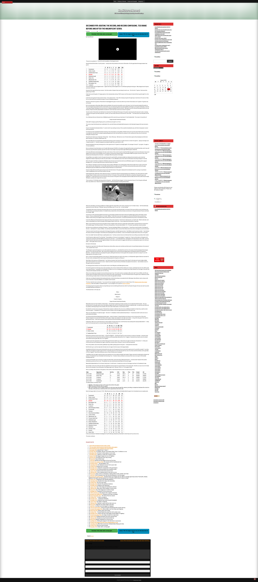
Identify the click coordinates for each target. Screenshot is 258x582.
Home (115, 1)
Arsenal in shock (93, 463)
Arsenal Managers (158, 311)
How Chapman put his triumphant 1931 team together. (101, 448)
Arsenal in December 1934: (96, 515)
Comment (88, 548)
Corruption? (157, 328)
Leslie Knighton (158, 350)
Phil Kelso (156, 358)
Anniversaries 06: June (159, 287)
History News (157, 346)
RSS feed (164, 206)
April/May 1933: (93, 491)
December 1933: (93, 500)
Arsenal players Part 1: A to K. (160, 314)
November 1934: (94, 513)
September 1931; (93, 465)
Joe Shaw (156, 349)
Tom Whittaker (157, 380)
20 (162, 89)
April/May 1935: (93, 521)
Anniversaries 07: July (159, 288)
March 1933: (93, 490)
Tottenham (157, 382)
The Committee (158, 376)
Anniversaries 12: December (160, 295)
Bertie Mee (157, 318)
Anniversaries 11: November (160, 294)
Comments (157, 325)
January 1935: (93, 516)
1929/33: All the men (94, 492)
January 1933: (93, 487)
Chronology (157, 324)
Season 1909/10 (158, 367)
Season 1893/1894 (158, 365)
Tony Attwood (101, 31)
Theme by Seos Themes (137, 580)
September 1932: (94, 481)
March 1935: (93, 519)
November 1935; (93, 527)
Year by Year (157, 391)
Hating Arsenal (157, 341)
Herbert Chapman (158, 345)
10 (154, 87)
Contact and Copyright (132, 1)
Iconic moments (158, 348)
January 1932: (93, 471)
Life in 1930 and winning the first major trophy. (99, 445)
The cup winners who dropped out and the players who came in (103, 447)
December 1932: (93, 485)
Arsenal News (157, 201)
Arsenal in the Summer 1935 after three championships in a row (104, 522)
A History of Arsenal (122, 1)
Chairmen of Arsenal (158, 322)
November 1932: (93, 484)
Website (87, 569)
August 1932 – (93, 479)
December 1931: (93, 469)
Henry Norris (157, 342)
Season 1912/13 (157, 370)
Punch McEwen (157, 360)
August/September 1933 (95, 495)
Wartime (156, 384)
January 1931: (93, 456)
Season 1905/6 (157, 366)
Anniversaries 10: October (159, 293)
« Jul (155, 94)
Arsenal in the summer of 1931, (97, 462)
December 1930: (93, 454)
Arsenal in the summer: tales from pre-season (163, 310)
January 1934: (93, 501)
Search (170, 61)
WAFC (156, 383)
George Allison (157, 334)
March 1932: (93, 473)
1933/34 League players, (95, 507)
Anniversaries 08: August (159, 290)
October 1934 (93, 512)
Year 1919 (156, 390)
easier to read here (126, 283)
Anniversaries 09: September (160, 291)
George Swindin (158, 338)
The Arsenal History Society (160, 374)
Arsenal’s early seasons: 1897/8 (160, 38)
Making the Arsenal (158, 353)
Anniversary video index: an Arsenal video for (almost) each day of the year (163, 298)
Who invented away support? (160, 386)
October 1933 (93, 497)
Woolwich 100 (157, 387)
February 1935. (93, 518)
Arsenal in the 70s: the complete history (162, 308)
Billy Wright (157, 319)
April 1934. (92, 506)
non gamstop (155, 402)
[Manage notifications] (255, 579)
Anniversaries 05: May (159, 285)
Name (87, 560)
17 (154, 89)
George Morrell (157, 336)
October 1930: (93, 451)
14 (165, 87)
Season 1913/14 (157, 363)
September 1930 (93, 450)
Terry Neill (157, 373)
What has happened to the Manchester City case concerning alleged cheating (163, 152)
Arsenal (92, 536)
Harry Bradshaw (158, 339)
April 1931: (92, 460)
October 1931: (93, 466)
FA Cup (156, 331)
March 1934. (93, 504)
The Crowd (157, 377)
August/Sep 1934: (94, 510)
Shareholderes (157, 372)
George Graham (158, 335)
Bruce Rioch (157, 321)
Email (87, 564)
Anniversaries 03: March (159, 283)
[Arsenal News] (157, 56)
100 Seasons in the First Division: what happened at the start (162, 272)
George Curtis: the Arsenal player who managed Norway (162, 145)
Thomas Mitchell (158, 379)
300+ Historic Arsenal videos (160, 276)
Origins (156, 356)
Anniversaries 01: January (159, 280)
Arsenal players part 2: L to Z (160, 315)
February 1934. (93, 503)
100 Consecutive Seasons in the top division (163, 270)
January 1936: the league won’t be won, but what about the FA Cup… (135, 540)
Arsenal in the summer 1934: (96, 509)
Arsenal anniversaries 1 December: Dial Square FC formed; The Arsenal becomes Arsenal (163, 300)
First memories (157, 332)
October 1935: (93, 525)
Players (156, 359)
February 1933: (93, 488)
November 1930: (93, 453)
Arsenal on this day (158, 312)
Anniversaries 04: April (159, 284)
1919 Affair (157, 274)
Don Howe (157, 329)
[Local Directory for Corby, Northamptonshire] (157, 396)
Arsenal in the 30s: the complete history (162, 307)
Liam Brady (157, 352)
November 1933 (93, 498)
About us (156, 278)
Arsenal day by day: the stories (160, 302)
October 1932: (93, 482)
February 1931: (93, 457)
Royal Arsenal (157, 362)
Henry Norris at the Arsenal (160, 343)
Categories (140, 1)
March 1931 (92, 459)
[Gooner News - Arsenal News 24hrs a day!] (157, 76)
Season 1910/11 (157, 369)
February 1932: (93, 472)
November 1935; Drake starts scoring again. (94, 540)
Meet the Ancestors (158, 355)
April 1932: (92, 475)
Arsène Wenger (157, 317)
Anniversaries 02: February (160, 281)
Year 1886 (156, 389)
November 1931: (93, 468)
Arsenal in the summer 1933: (96, 494)
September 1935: (94, 524)
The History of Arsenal (129, 10)
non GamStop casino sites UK (158, 399)
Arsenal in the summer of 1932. (97, 476)
